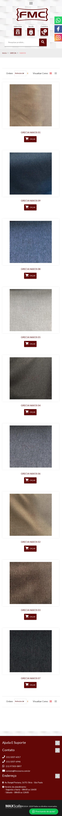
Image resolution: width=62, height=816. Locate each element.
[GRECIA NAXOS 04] (31, 378)
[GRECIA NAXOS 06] (31, 447)
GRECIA (13, 53)
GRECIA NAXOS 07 (30, 678)
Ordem (9, 73)
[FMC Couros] (32, 14)
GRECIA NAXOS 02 (30, 541)
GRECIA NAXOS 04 (30, 405)
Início (4, 53)
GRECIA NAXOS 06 (30, 473)
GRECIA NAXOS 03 (30, 610)
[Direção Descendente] (27, 73)
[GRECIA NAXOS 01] (31, 105)
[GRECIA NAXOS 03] (31, 583)
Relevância (19, 73)
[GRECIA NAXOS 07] (31, 651)
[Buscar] (43, 42)
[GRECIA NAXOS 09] (31, 174)
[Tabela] (51, 73)
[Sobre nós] (18, 32)
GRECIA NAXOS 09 (30, 200)
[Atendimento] (44, 32)
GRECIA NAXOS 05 (30, 337)
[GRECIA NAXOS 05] (31, 310)
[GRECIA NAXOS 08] (31, 242)
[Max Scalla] (13, 806)
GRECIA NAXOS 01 (30, 132)
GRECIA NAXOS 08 (30, 269)
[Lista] (56, 73)
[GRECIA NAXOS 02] (31, 515)
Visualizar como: (40, 73)
